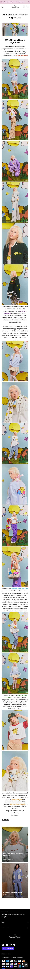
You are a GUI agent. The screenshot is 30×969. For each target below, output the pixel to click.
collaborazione (7, 55)
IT (8, 954)
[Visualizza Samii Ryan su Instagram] (3, 945)
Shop (3, 922)
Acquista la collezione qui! (15, 811)
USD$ (3, 954)
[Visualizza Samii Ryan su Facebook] (10, 945)
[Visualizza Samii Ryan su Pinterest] (14, 945)
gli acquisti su (22, 706)
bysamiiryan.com (14, 709)
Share (6, 819)
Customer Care (6, 928)
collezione (16, 589)
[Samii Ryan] (15, 7)
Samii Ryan (9, 957)
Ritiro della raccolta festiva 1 (12, 892)
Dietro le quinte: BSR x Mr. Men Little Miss (13, 854)
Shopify (20, 957)
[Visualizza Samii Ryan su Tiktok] (7, 945)
